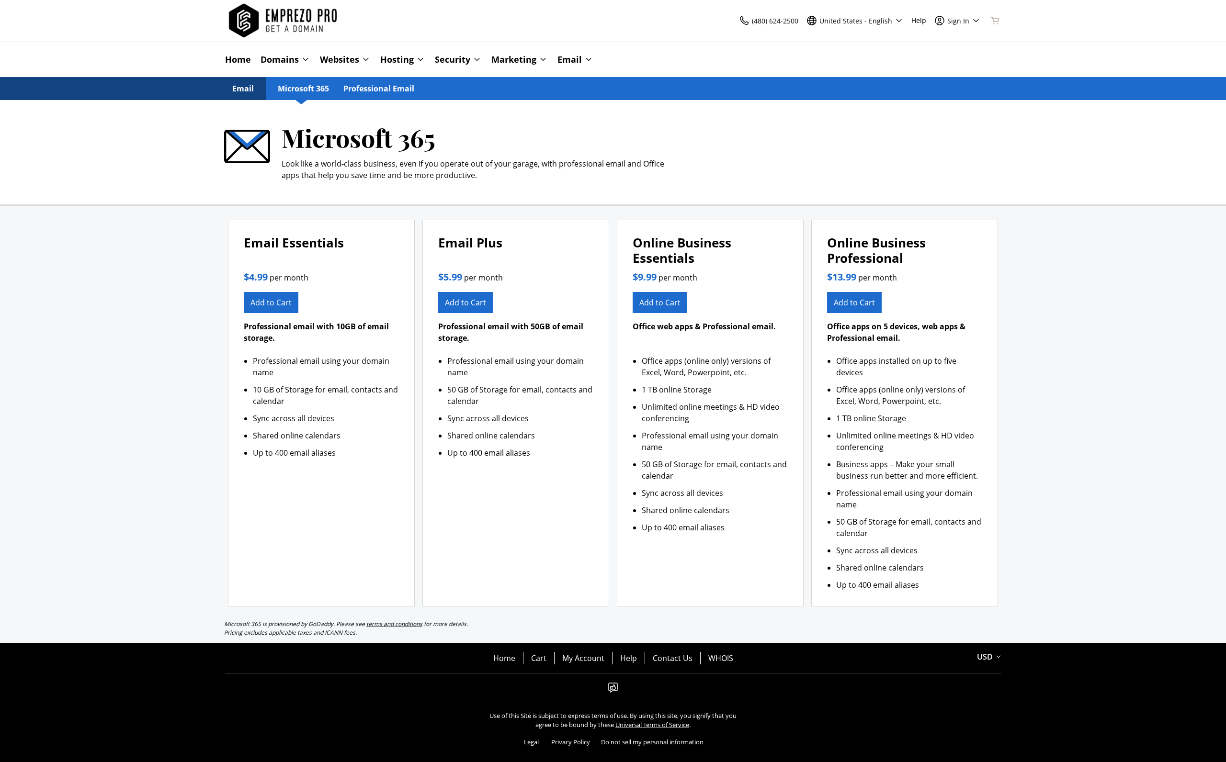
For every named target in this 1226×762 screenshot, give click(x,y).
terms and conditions (394, 624)
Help (628, 658)
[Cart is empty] (995, 20)
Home (504, 658)
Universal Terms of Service (652, 724)
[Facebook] (613, 690)
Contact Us (672, 658)
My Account (583, 658)
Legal (531, 742)
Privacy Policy (570, 742)
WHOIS (720, 658)
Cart (538, 658)
